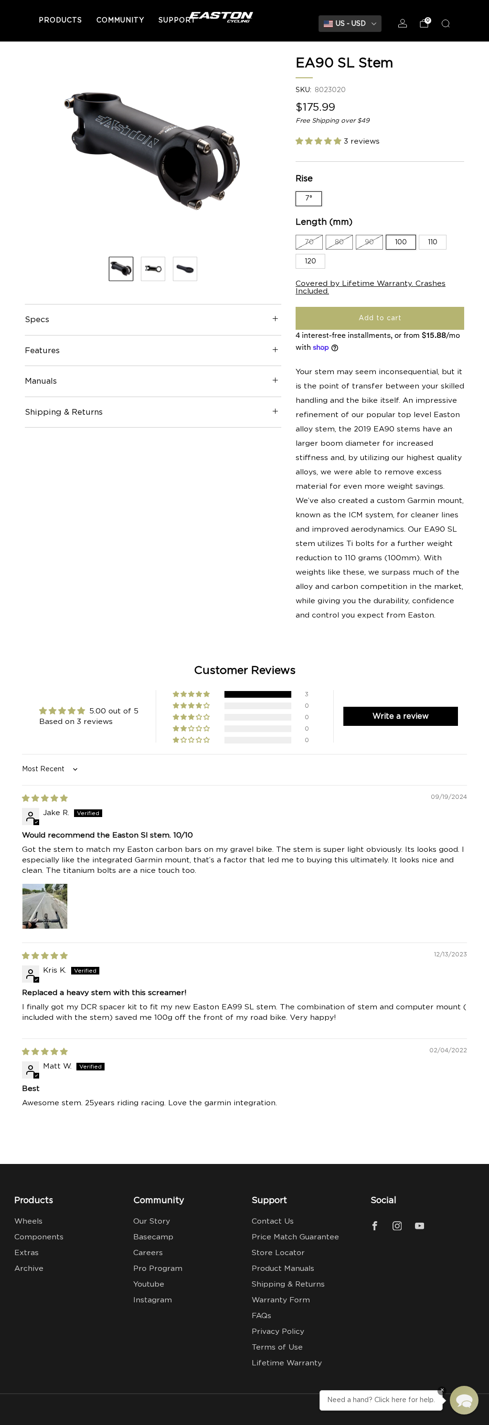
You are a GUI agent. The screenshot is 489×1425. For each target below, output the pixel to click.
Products (60, 20)
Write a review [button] (400, 716)
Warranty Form (281, 1300)
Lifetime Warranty (287, 1363)
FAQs (261, 1316)
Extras (26, 1253)
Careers (148, 1253)
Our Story (151, 1221)
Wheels (28, 1221)
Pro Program (157, 1268)
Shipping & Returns (288, 1284)
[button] (320, 141)
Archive (28, 1268)
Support (177, 20)
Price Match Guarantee (295, 1237)
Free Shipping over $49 (333, 120)
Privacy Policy (278, 1331)
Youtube (148, 1284)
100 (401, 242)
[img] (45, 798)
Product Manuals (283, 1268)
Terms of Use (277, 1347)
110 (432, 242)
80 (339, 242)
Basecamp (153, 1237)
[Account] (402, 23)
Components (39, 1237)
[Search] (445, 23)
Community (120, 20)
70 (309, 242)
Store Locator (278, 1253)
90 (369, 242)
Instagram (152, 1300)
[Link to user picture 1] (45, 906)
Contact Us (273, 1221)
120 (310, 261)
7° (308, 198)
